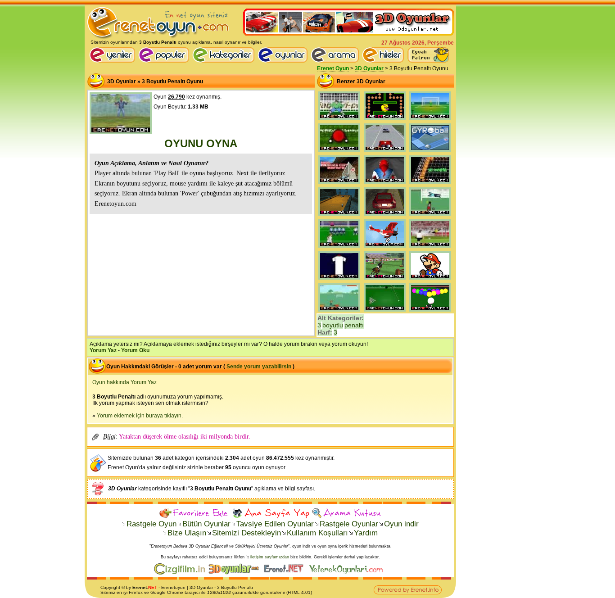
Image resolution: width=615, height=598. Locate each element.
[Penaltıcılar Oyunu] (339, 152)
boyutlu (332, 325)
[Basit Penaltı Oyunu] (339, 120)
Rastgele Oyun (151, 524)
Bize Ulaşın (186, 533)
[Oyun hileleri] (384, 61)
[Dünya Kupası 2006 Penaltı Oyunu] (339, 279)
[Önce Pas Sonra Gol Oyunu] (339, 311)
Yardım (366, 533)
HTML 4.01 (299, 592)
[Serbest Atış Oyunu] (339, 248)
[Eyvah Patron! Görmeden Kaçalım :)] (428, 55)
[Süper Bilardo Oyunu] (384, 311)
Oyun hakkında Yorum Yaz (124, 382)
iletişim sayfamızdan (269, 557)
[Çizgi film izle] (181, 573)
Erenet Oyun (333, 68)
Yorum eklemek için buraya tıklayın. (140, 415)
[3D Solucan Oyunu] (430, 184)
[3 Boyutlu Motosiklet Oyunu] (384, 184)
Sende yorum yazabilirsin (258, 366)
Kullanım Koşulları (317, 533)
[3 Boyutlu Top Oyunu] (430, 152)
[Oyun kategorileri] (225, 61)
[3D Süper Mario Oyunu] (430, 279)
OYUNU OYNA (200, 143)
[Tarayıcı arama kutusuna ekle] (346, 513)
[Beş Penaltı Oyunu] (430, 248)
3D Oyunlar (369, 68)
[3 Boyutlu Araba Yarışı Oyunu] (384, 216)
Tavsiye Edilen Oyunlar (275, 524)
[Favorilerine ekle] (194, 513)
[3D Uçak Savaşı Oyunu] (384, 248)
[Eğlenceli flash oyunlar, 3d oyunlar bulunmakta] (158, 38)
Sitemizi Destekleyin (246, 533)
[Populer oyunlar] (165, 61)
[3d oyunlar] (235, 573)
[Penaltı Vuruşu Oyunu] (430, 120)
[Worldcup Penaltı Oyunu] (339, 184)
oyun (180, 587)
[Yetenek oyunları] (347, 573)
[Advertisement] (200, 273)
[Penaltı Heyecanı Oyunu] (430, 216)
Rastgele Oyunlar (349, 524)
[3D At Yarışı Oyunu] (384, 279)
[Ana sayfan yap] (270, 513)
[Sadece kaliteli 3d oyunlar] (348, 34)
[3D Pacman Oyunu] (384, 120)
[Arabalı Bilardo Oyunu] (430, 311)
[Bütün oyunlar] (284, 61)
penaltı (354, 325)
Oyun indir (401, 524)
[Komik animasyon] (285, 573)
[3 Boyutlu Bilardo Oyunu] (339, 216)
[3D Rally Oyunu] (384, 152)
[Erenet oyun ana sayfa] (113, 61)
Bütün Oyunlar (206, 524)
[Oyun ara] (335, 55)
